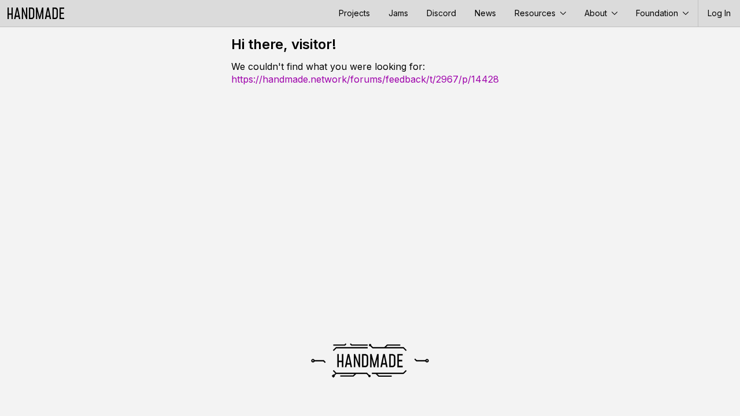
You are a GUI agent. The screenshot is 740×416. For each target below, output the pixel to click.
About (596, 13)
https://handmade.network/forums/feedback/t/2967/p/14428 (365, 79)
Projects (354, 13)
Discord (441, 13)
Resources (536, 13)
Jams (398, 13)
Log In (719, 13)
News (485, 13)
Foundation (658, 13)
